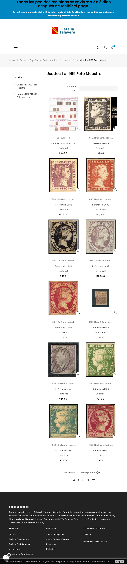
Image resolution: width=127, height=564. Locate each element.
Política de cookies (19, 539)
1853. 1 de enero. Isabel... (101, 445)
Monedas (51, 544)
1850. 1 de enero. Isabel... (100, 137)
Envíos (12, 534)
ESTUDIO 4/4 (63, 137)
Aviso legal (14, 549)
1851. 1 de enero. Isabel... (63, 260)
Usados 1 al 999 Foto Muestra (27, 86)
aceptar (119, 561)
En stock (63, 148)
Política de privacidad (20, 544)
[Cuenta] (105, 48)
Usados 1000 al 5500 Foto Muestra (27, 96)
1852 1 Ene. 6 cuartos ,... (100, 322)
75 (87, 479)
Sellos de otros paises (57, 539)
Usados (18, 77)
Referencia (57, 143)
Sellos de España (55, 534)
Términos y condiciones (21, 554)
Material (50, 549)
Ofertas (87, 534)
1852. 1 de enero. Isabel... (63, 383)
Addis (104, 541)
